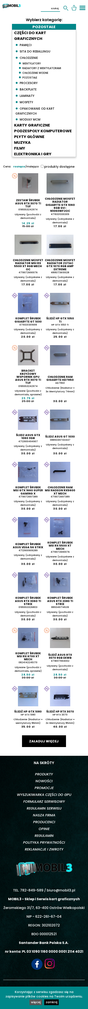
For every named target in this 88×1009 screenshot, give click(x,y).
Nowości (44, 781)
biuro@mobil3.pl (61, 890)
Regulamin (44, 835)
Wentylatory (30, 63)
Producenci (44, 822)
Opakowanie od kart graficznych (34, 110)
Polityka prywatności (44, 842)
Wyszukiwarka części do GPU (44, 794)
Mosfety (24, 102)
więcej (36, 1002)
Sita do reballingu (32, 51)
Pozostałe (28, 77)
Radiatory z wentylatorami (40, 67)
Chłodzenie (26, 57)
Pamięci (23, 45)
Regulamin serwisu (44, 808)
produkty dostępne (59, 166)
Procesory (26, 83)
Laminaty (24, 95)
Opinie (44, 828)
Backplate (26, 89)
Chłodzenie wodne (33, 72)
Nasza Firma (44, 815)
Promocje (44, 787)
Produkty (44, 774)
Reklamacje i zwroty (44, 849)
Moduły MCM (27, 119)
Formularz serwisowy (44, 801)
